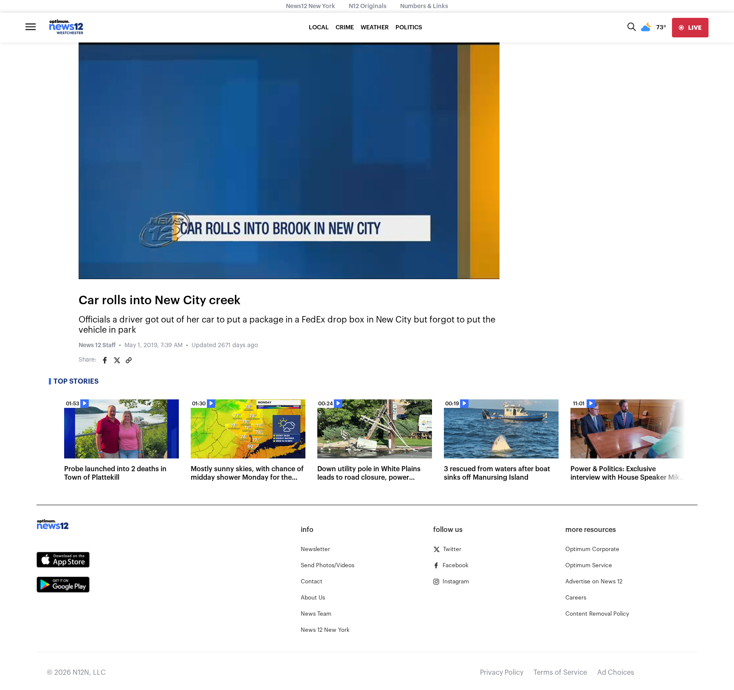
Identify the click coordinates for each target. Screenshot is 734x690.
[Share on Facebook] (105, 360)
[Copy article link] (128, 360)
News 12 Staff (97, 345)
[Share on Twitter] (116, 360)
